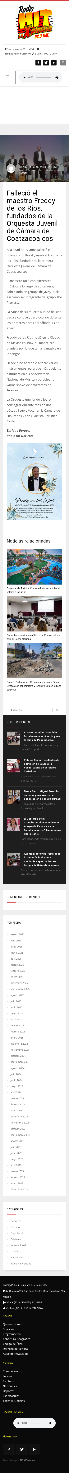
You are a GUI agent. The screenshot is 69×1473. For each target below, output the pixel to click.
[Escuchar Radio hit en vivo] (34, 1423)
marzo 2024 (17, 1098)
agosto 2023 (17, 1141)
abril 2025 (16, 1019)
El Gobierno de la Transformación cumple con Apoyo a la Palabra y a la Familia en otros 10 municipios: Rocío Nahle (43, 826)
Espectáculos (18, 1233)
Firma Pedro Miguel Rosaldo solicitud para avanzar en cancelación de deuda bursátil (42, 795)
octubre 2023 (18, 1128)
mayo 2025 (17, 1013)
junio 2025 (16, 1007)
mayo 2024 (17, 1086)
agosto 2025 (17, 995)
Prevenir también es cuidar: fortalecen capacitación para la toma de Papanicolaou (42, 736)
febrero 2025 (18, 1031)
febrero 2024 (18, 1104)
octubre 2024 (18, 1055)
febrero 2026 (18, 970)
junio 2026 (16, 946)
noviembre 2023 (20, 1122)
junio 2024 (16, 1080)
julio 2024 (16, 1074)
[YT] (54, 62)
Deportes (16, 1221)
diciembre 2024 (19, 1043)
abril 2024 (16, 1092)
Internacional (18, 1245)
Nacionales (17, 1257)
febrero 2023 (18, 1177)
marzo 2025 (17, 1025)
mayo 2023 (17, 1159)
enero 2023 (17, 1183)
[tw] (46, 62)
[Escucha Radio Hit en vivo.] (40, 77)
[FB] (38, 62)
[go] (57, 710)
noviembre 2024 (20, 1049)
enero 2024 (17, 1110)
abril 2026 (16, 958)
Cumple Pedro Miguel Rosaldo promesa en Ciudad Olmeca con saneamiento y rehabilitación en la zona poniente (34, 686)
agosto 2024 (17, 1068)
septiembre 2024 (20, 1061)
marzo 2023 (17, 1171)
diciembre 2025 (19, 983)
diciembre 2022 (19, 1189)
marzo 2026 (17, 964)
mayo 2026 (17, 952)
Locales (23, 173)
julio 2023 (16, 1147)
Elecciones (16, 1227)
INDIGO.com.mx (28, 1460)
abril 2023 (16, 1165)
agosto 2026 (17, 934)
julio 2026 (16, 940)
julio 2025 (16, 1001)
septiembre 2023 (20, 1135)
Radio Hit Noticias (21, 1263)
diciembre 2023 (19, 1116)
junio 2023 (16, 1153)
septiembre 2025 (20, 989)
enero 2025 (17, 1037)
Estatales (16, 1239)
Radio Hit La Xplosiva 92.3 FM (38, 167)
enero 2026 (17, 977)
